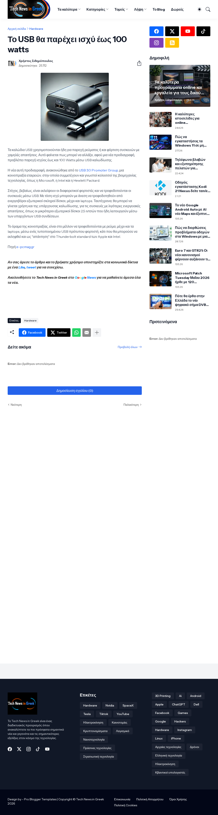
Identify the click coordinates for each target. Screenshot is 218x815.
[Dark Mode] (198, 9)
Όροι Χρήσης (178, 799)
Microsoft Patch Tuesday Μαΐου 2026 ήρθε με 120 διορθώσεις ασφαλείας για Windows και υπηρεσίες (192, 277)
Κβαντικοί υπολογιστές (170, 772)
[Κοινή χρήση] (137, 63)
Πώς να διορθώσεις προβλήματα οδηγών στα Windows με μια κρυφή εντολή (192, 232)
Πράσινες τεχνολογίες (97, 748)
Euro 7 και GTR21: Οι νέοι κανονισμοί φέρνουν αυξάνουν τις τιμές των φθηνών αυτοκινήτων (192, 254)
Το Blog (159, 9)
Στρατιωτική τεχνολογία (98, 756)
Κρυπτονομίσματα (95, 731)
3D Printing (163, 696)
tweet (31, 267)
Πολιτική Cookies (125, 805)
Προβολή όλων (128, 347)
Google (160, 721)
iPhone (176, 738)
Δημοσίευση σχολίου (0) (74, 390)
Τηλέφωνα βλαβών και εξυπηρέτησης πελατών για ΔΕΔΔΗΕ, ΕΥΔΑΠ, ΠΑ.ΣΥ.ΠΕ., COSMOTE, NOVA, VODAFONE (190, 163)
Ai (180, 696)
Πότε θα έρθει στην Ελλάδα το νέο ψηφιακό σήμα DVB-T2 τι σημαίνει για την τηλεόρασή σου (192, 300)
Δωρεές (177, 9)
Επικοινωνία (122, 799)
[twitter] (172, 31)
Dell (196, 704)
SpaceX (128, 705)
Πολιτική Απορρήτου (150, 799)
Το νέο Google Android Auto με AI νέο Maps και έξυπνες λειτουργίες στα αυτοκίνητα (191, 209)
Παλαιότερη (131, 405)
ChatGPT (178, 704)
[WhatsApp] (76, 332)
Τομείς (120, 9)
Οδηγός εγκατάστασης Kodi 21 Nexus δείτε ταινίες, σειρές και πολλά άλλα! (192, 186)
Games (183, 713)
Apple (159, 704)
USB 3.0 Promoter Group (98, 170)
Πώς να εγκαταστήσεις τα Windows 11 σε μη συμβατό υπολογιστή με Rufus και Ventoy (192, 141)
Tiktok (103, 714)
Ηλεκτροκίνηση (93, 722)
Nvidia (110, 705)
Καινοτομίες (119, 722)
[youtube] (188, 31)
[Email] (86, 332)
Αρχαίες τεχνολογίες (168, 747)
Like (22, 267)
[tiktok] (203, 31)
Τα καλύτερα (67, 9)
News (91, 277)
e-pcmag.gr (25, 247)
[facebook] (156, 31)
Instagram (185, 730)
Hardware (36, 29)
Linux (159, 738)
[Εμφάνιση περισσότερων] (97, 332)
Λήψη (138, 9)
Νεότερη (16, 405)
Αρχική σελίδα (17, 29)
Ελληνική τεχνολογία (168, 755)
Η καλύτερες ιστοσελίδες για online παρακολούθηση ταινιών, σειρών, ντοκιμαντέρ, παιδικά (191, 118)
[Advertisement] (85, 299)
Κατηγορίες (95, 9)
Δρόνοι (194, 747)
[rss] (172, 43)
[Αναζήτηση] (206, 9)
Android (195, 696)
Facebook (162, 713)
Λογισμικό (122, 731)
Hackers (180, 721)
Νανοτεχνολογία (94, 739)
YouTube (123, 714)
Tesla (87, 714)
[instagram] (156, 43)
